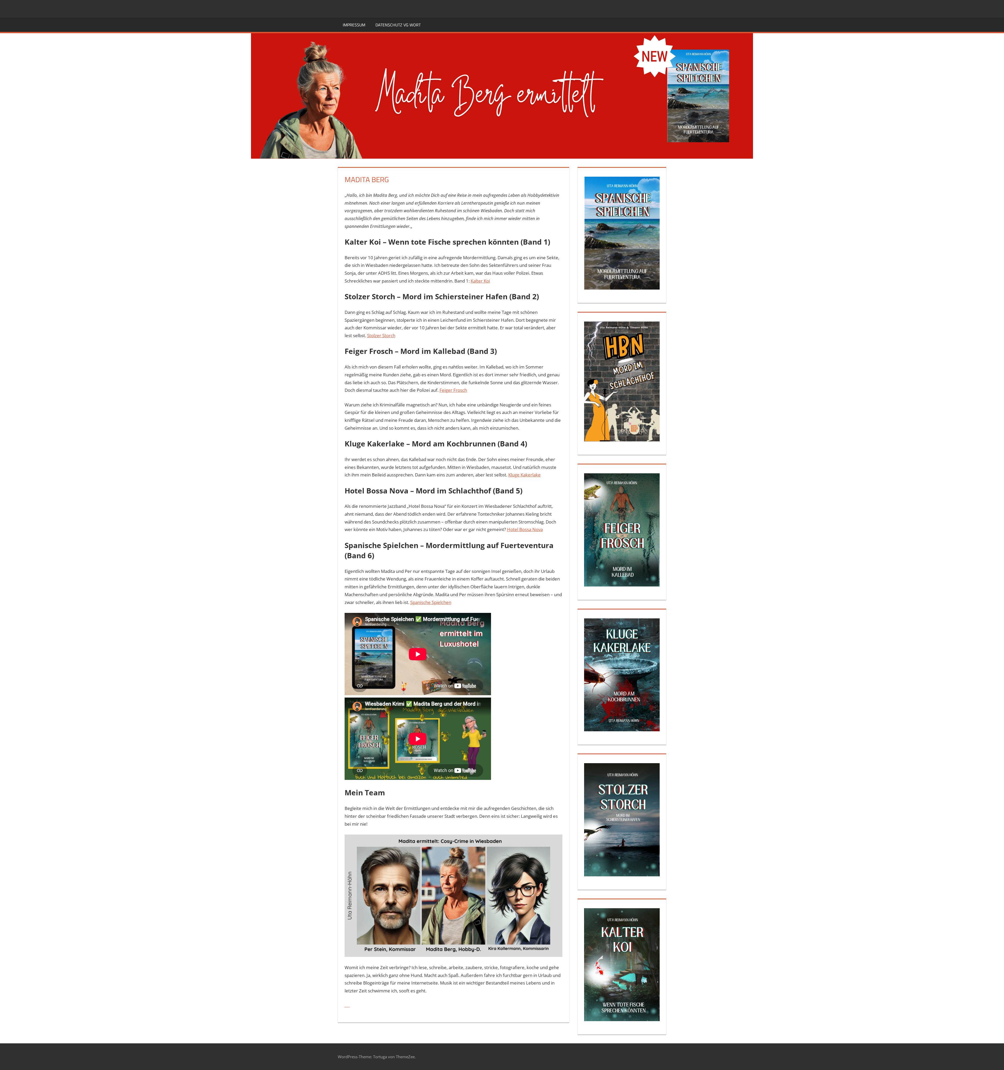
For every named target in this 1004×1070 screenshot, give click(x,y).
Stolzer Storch (381, 335)
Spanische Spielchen (430, 602)
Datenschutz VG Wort (398, 25)
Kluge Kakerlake (524, 475)
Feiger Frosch (453, 390)
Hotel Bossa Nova (525, 529)
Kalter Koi (480, 281)
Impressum (354, 25)
